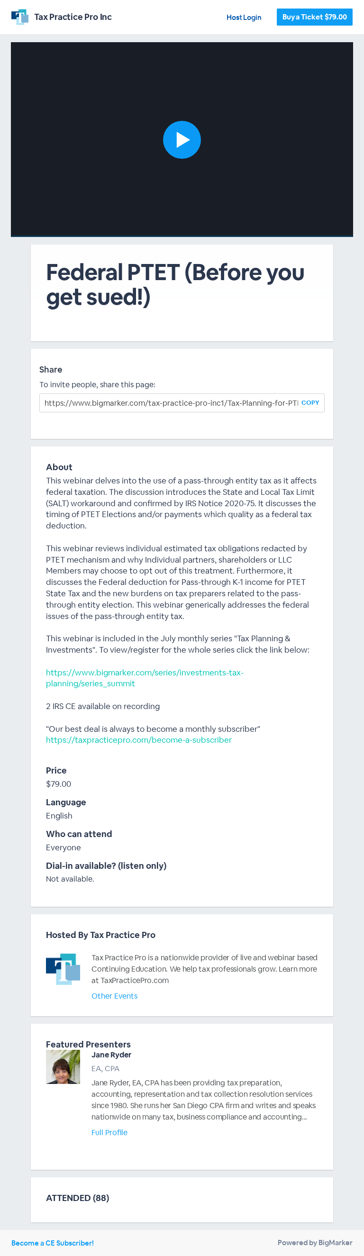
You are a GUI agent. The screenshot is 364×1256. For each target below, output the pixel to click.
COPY (310, 403)
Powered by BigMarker (315, 1242)
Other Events (114, 996)
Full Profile (109, 1133)
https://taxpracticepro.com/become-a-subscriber (139, 740)
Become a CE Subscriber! (52, 1242)
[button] (182, 139)
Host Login (244, 17)
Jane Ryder (111, 1055)
